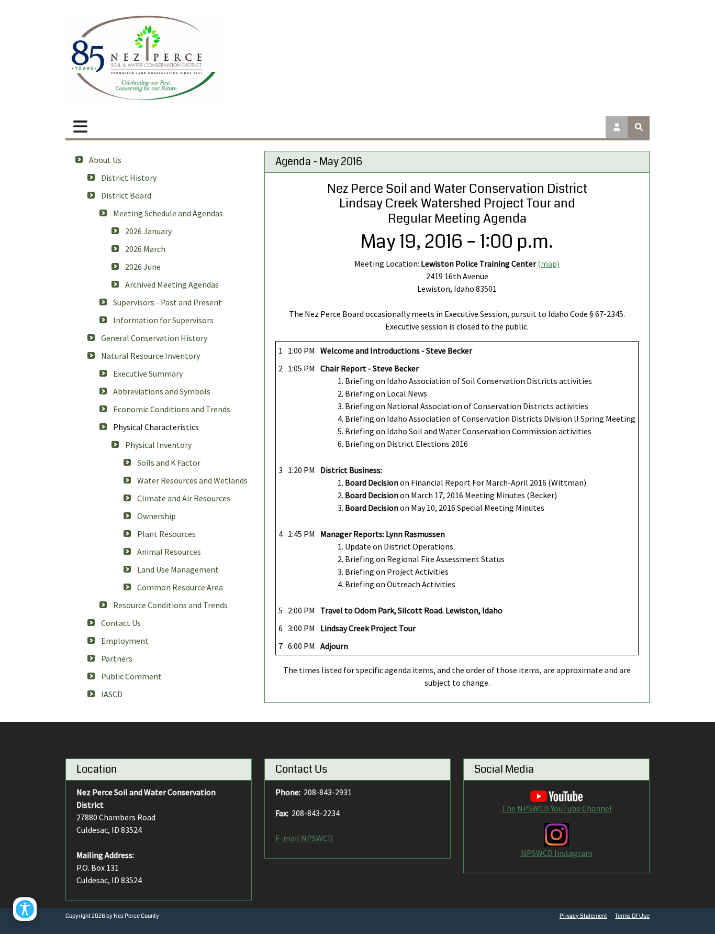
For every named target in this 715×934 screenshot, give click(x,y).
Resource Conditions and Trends (170, 605)
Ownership (156, 516)
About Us (105, 160)
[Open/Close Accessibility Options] (25, 909)
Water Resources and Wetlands (192, 480)
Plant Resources (166, 534)
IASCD (111, 694)
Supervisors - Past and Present (167, 302)
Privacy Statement (583, 916)
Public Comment (131, 676)
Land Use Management (178, 569)
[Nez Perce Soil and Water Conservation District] (143, 58)
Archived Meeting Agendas (172, 284)
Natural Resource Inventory (150, 355)
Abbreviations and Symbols (161, 391)
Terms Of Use (632, 916)
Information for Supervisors (163, 320)
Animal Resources (169, 551)
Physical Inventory (158, 444)
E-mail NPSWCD (304, 838)
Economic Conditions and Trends (171, 409)
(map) (549, 263)
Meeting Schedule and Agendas (168, 213)
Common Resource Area (180, 587)
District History (129, 177)
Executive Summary (148, 373)
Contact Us (121, 623)
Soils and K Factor (168, 462)
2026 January (148, 231)
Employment (125, 640)
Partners (116, 658)
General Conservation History (154, 338)
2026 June (143, 266)
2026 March (145, 249)
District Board (126, 195)
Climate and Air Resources (183, 498)
